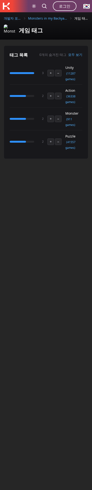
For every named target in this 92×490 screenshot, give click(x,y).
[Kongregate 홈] (6, 6)
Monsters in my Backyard (47, 18)
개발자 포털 (12, 18)
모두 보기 (75, 54)
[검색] (44, 6)
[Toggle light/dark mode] (34, 6)
